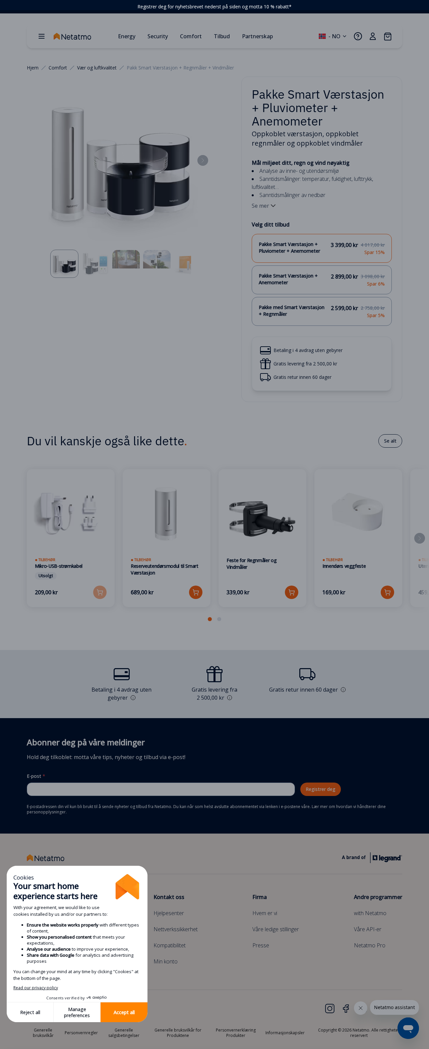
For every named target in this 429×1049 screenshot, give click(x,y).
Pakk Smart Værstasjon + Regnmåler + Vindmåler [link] (180, 67)
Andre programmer (378, 897)
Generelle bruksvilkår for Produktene (178, 1032)
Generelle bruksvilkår (43, 1032)
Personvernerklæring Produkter (236, 1032)
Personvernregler (81, 1033)
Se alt (390, 441)
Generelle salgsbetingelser (123, 1032)
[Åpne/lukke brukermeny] (373, 36)
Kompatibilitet (170, 945)
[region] (214, 6)
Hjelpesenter (169, 913)
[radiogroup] (322, 280)
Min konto (166, 961)
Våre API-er (367, 929)
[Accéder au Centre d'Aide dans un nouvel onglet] (358, 36)
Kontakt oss (169, 897)
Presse (260, 945)
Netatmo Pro (369, 945)
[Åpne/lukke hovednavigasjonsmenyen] (41, 36)
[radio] (322, 248)
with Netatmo (370, 913)
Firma (259, 897)
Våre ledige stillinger (275, 929)
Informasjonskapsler (285, 1033)
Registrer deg (320, 789)
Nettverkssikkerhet (176, 929)
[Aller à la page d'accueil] (83, 36)
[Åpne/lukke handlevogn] (387, 36)
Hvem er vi (264, 913)
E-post (36, 776)
